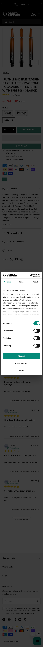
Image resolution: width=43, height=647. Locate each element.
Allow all (21, 356)
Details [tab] (21, 282)
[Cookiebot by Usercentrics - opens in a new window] (30, 275)
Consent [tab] (7, 282)
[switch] (36, 331)
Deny (21, 370)
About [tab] (35, 282)
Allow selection (21, 363)
